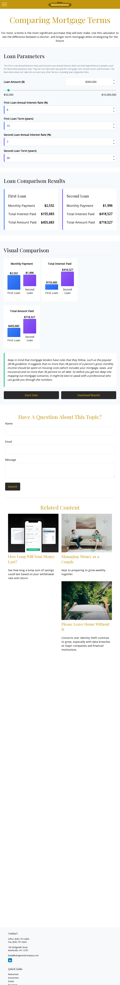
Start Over (31, 395)
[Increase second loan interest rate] (114, 140)
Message (10, 459)
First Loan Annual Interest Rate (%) (26, 102)
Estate (11, 981)
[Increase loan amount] (114, 80)
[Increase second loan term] (114, 156)
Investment (13, 977)
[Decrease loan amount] (114, 83)
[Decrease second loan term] (114, 159)
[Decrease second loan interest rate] (114, 143)
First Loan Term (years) (18, 118)
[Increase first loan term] (114, 124)
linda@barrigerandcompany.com (23, 955)
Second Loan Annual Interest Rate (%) (27, 134)
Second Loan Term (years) (20, 151)
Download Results (88, 395)
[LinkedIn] (10, 960)
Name (9, 423)
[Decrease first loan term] (114, 127)
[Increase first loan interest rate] (114, 108)
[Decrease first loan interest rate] (114, 111)
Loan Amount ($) (14, 82)
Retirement (13, 974)
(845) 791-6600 (22, 939)
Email (8, 441)
